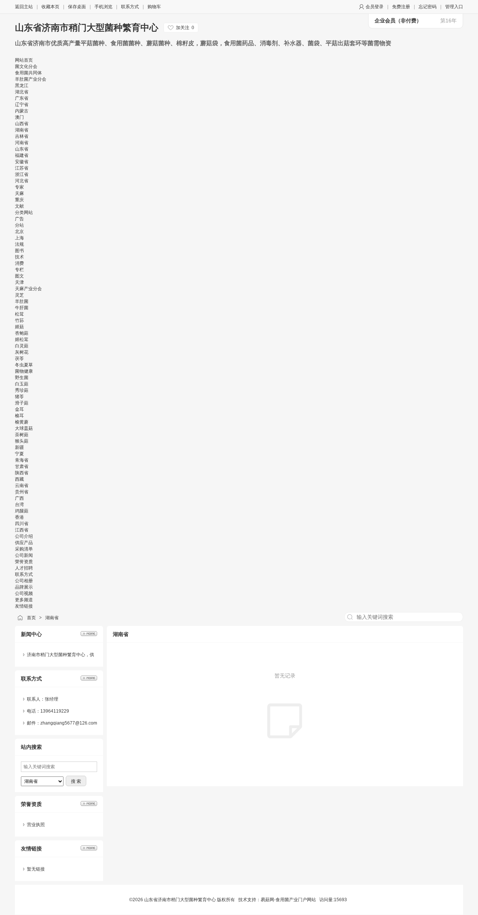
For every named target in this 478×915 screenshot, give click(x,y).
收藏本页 (50, 6)
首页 (31, 617)
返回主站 (24, 6)
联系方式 (130, 6)
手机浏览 (103, 6)
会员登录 (375, 6)
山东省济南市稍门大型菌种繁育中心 (86, 27)
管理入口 (454, 6)
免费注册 (401, 6)
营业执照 (36, 824)
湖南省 (52, 617)
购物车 (154, 6)
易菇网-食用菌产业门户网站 (288, 899)
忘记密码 (428, 6)
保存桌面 (77, 6)
